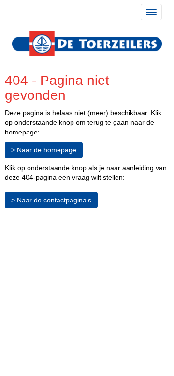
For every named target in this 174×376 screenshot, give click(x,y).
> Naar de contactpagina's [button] (51, 200)
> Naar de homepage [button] (43, 150)
